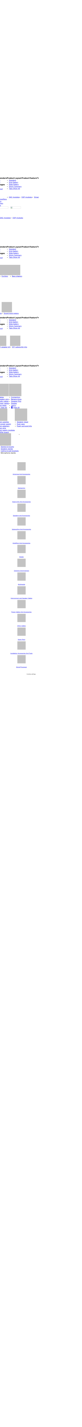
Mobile (21, 557)
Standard (12, 180)
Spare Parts (21, 639)
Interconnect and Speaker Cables (21, 598)
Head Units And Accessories (21, 502)
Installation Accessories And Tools (21, 653)
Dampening (21, 488)
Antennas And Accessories (21, 474)
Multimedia (21, 584)
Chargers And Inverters (21, 570)
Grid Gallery (13, 182)
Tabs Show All (14, 189)
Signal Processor (21, 667)
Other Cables (21, 626)
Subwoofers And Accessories (21, 529)
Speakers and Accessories (21, 515)
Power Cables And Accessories (21, 612)
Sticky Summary (15, 186)
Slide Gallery (14, 184)
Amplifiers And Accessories (21, 543)
